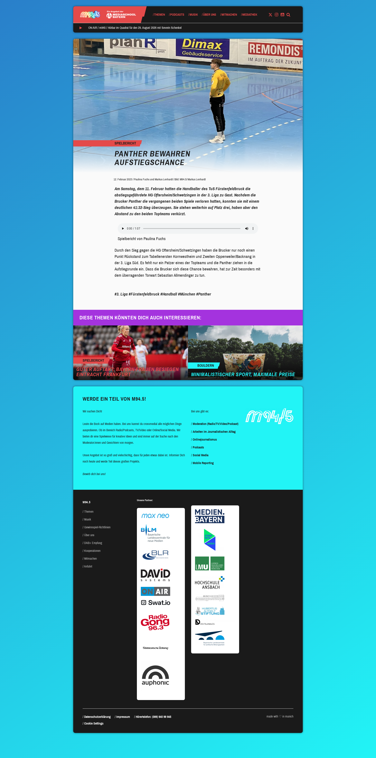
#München (186, 294)
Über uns (209, 14)
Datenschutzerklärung (97, 716)
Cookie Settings (93, 723)
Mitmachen (229, 14)
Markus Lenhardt (164, 179)
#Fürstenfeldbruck (144, 294)
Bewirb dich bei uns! (94, 474)
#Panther (203, 294)
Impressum (123, 716)
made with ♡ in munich (280, 716)
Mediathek (249, 14)
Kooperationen (92, 550)
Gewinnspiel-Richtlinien (97, 527)
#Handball (168, 294)
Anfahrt (88, 566)
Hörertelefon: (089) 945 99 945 (153, 716)
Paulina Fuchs (141, 179)
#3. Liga (121, 294)
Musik (194, 14)
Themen (159, 14)
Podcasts (177, 14)
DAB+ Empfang (93, 543)
